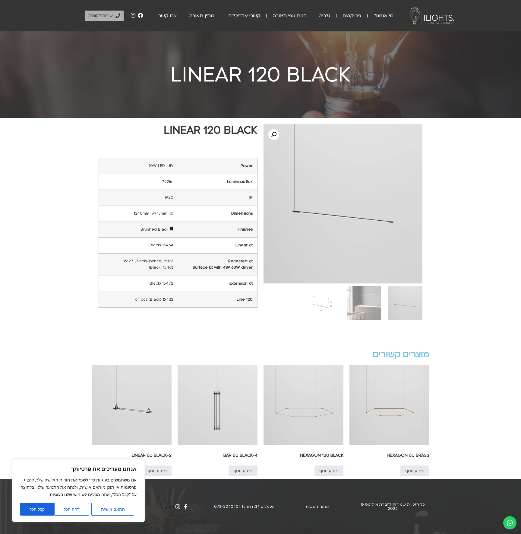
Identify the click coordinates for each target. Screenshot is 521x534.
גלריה (324, 15)
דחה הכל (72, 509)
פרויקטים (352, 15)
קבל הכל (37, 509)
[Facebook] (140, 15)
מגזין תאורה (202, 15)
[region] (78, 490)
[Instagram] (133, 15)
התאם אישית (113, 509)
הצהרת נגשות (317, 506)
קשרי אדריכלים (244, 15)
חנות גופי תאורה (290, 15)
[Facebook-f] (185, 506)
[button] (273, 134)
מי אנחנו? (383, 15)
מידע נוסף (415, 471)
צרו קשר (167, 15)
